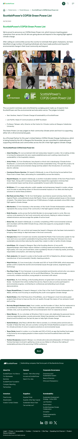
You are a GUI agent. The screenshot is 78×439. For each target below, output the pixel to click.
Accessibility (20, 431)
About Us (6, 370)
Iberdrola (6, 379)
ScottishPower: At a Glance (11, 373)
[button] (68, 3)
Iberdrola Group (58, 363)
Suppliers (26, 394)
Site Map (45, 431)
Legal (5, 431)
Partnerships (7, 387)
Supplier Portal (27, 397)
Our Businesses (8, 376)
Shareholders (7, 400)
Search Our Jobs (28, 379)
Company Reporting (9, 384)
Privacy (11, 431)
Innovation (46, 412)
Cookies (28, 431)
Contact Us (36, 431)
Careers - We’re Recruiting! (31, 373)
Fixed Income (7, 397)
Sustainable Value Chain (30, 402)
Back (39, 351)
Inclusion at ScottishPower (31, 376)
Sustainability (48, 394)
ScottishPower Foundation (11, 381)
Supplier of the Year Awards (31, 400)
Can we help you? (28, 405)
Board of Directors (48, 378)
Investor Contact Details (10, 402)
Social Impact (47, 404)
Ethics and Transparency (50, 381)
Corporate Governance (51, 370)
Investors (6, 394)
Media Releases (24, 10)
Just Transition (47, 402)
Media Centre (12, 10)
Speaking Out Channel (57, 431)
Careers (26, 370)
